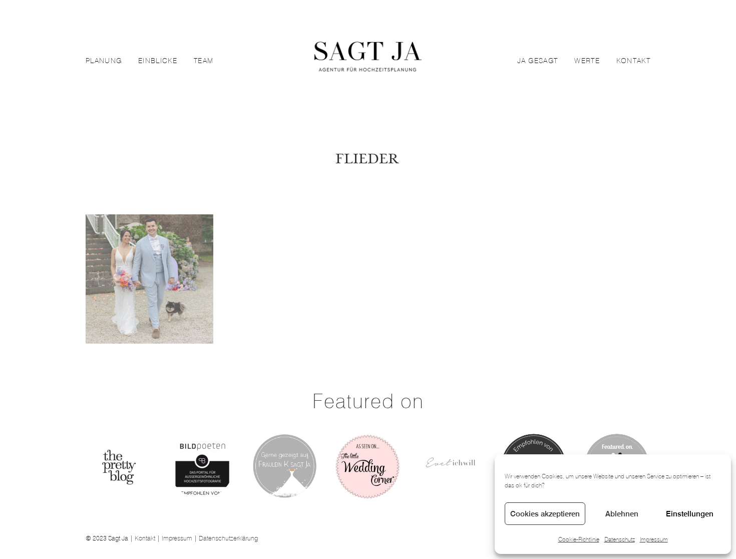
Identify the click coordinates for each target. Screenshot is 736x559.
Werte (587, 60)
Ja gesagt (537, 60)
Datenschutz (619, 539)
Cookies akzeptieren (545, 513)
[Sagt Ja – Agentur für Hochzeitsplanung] (368, 60)
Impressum (654, 539)
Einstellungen (689, 513)
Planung (104, 60)
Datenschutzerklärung (228, 538)
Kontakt (633, 60)
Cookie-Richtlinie (578, 539)
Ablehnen (621, 513)
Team (203, 60)
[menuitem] (107, 60)
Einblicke (157, 60)
